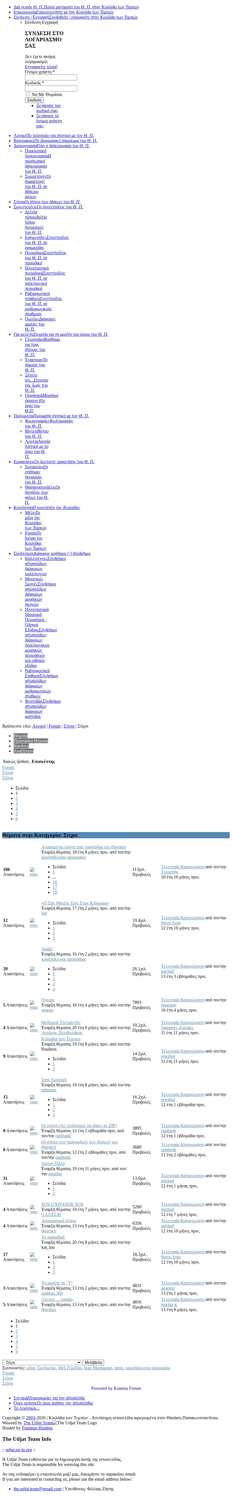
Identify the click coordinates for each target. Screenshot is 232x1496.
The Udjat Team (38, 1422)
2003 (30, 1417)
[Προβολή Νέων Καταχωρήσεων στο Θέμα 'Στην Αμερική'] (35, 1101)
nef (44, 913)
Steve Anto (171, 922)
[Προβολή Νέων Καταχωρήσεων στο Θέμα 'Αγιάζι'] (35, 973)
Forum (35, 541)
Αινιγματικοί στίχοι (58, 1220)
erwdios (168, 1056)
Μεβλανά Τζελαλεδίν (60, 1022)
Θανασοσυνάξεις (42, 495)
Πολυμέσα (51, 415)
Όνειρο (47, 999)
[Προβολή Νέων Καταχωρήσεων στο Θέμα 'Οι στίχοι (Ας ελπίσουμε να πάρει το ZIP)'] (35, 1132)
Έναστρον (36, 364)
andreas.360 (52, 1293)
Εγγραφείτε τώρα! (41, 66)
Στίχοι (47, 201)
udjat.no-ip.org (19, 1449)
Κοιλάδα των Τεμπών (61, 1038)
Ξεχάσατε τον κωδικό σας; (48, 108)
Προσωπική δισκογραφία (38, 161)
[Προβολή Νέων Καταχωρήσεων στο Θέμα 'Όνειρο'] (35, 1007)
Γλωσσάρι (42, 347)
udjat (30, 1367)
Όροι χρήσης (53, 1403)
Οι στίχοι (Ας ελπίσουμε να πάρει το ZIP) (79, 1125)
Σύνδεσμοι (52, 553)
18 (55, 892)
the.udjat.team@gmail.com (37, 1488)
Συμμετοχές (38, 186)
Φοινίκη (48, 1230)
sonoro (47, 1010)
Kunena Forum (127, 1388)
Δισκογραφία (52, 145)
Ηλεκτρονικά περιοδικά (45, 278)
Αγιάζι (47, 948)
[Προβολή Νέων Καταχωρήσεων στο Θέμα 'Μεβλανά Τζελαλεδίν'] (35, 1029)
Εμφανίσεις (54, 461)
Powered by (102, 1388)
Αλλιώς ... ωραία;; (57, 1299)
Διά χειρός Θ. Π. (76, 7)
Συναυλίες (36, 474)
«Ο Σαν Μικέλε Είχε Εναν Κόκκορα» (75, 903)
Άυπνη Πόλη (53, 1163)
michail (167, 971)
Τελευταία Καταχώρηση (182, 866)
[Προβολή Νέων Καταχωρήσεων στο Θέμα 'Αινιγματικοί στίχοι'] (35, 1228)
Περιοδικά (45, 257)
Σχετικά (49, 1397)
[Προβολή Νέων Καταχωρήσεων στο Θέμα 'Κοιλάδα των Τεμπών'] (35, 1058)
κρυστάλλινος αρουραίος (63, 857)
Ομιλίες (40, 324)
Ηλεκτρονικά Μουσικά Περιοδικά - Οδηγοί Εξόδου (41, 637)
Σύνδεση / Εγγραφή (76, 17)
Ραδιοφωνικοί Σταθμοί (41, 683)
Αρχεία (37, 449)
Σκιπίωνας (46, 1367)
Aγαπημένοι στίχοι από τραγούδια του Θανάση (83, 847)
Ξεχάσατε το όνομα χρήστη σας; (49, 120)
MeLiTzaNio (69, 1367)
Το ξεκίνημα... (26, 1408)
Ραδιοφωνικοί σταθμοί (43, 303)
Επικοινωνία (64, 12)
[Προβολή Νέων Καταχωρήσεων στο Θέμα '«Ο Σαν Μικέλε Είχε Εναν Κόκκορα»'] (35, 925)
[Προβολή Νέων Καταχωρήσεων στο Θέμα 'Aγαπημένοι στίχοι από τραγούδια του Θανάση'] (35, 874)
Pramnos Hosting (37, 1428)
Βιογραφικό (55, 140)
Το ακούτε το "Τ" (57, 1283)
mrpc (118, 1367)
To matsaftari (53, 1237)
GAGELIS (51, 1214)
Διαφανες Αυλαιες (177, 1027)
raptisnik (63, 1135)
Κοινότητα (47, 507)
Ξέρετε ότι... (36, 383)
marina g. (169, 1304)
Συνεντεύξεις (48, 206)
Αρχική (54, 135)
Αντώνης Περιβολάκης (61, 1032)
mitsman (48, 1089)
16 (55, 882)
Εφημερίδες (47, 242)
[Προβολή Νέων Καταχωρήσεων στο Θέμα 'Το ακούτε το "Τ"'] (35, 1290)
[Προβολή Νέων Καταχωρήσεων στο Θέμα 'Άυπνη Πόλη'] (35, 1183)
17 (55, 887)
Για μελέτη (61, 334)
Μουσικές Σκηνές (40, 591)
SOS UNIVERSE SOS (62, 1204)
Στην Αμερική (53, 1079)
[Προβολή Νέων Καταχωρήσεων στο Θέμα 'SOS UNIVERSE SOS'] (35, 1211)
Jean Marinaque (98, 1367)
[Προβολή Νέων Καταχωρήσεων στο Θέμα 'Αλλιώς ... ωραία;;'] (35, 1306)
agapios (55, 1173)
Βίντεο (37, 434)
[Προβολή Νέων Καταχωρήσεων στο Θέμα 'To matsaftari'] (35, 1259)
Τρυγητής (169, 871)
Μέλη (35, 520)
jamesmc (169, 1005)
